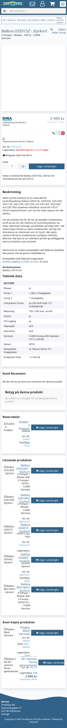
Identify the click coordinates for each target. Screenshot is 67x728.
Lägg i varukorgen (46, 166)
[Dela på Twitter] (57, 133)
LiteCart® (33, 722)
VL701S (35, 261)
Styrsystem (21, 20)
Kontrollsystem (33, 20)
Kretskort (51, 20)
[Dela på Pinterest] (63, 133)
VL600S (6, 261)
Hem (4, 20)
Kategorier (11, 20)
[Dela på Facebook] (59, 133)
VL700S (25, 261)
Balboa (43, 20)
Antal (5, 161)
